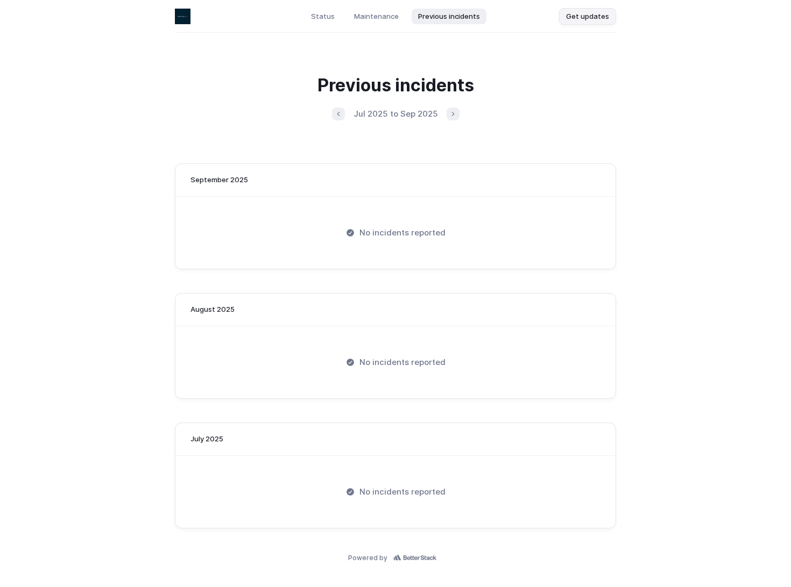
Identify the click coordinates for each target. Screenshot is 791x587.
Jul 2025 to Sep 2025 (396, 114)
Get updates (587, 16)
